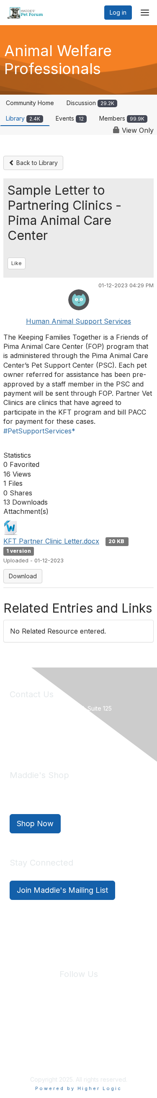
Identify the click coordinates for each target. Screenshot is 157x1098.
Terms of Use (108, 1024)
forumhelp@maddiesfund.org (68, 737)
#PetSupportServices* (39, 431)
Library (23, 118)
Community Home (30, 102)
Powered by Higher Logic (78, 1088)
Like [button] (16, 263)
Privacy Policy (65, 1024)
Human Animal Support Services (78, 321)
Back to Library (36, 162)
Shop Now (35, 823)
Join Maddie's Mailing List (62, 890)
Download (23, 576)
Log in (118, 12)
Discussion (90, 102)
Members (121, 118)
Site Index (24, 1024)
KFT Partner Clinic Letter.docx (51, 541)
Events (70, 118)
